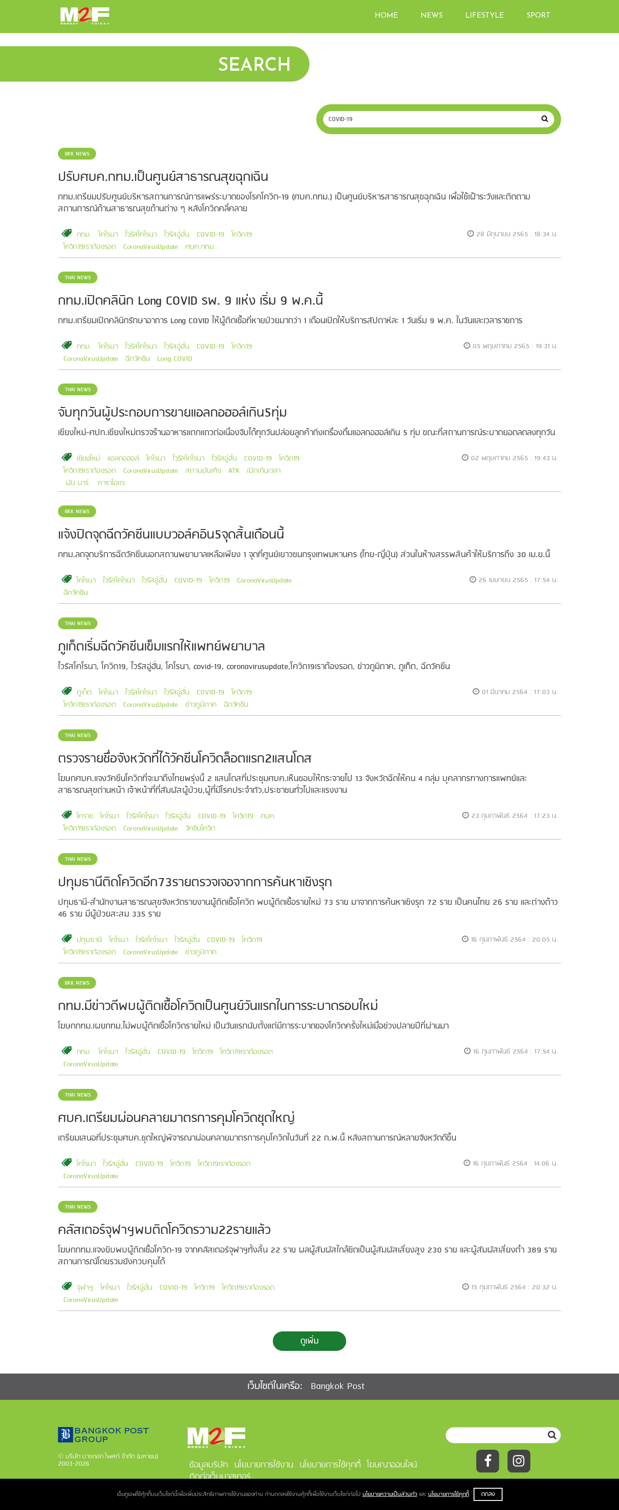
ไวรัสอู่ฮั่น (176, 235)
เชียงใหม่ (88, 459)
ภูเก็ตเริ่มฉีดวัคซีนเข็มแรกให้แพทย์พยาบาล (161, 647)
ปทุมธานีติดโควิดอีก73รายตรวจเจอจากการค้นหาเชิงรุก (195, 883)
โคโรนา (108, 235)
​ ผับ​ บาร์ (75, 483)
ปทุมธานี (89, 940)
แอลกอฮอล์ (123, 459)
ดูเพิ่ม (309, 1341)
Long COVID (174, 359)
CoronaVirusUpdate (150, 247)
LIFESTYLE (484, 15)
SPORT (539, 15)
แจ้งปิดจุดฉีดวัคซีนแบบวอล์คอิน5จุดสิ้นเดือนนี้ (171, 535)
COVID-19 (210, 235)
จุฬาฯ (85, 1288)
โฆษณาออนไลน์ (392, 1465)
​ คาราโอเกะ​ (111, 483)
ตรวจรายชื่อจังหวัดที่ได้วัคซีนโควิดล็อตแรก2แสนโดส (185, 759)
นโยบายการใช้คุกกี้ (448, 1494)
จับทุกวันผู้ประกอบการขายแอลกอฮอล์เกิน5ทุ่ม (172, 413)
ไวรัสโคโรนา (141, 235)
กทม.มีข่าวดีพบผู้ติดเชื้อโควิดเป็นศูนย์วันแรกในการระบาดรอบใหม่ (218, 1006)
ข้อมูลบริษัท (208, 1465)
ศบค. (268, 816)
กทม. (84, 235)
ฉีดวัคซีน (138, 359)
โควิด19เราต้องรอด (89, 247)
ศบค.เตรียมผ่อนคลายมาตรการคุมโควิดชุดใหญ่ (176, 1118)
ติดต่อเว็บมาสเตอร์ (220, 1477)
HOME (386, 15)
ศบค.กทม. (200, 247)
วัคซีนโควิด (200, 829)
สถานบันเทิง (203, 471)
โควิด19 (242, 235)
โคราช (85, 816)
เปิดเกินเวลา (263, 471)
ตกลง (488, 1494)
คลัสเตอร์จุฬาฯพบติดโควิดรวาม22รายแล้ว (164, 1230)
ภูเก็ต (84, 693)
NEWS (432, 15)
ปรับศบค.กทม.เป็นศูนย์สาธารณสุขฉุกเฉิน (163, 177)
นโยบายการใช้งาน (263, 1465)
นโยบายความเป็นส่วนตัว (390, 1494)
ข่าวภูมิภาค (201, 705)
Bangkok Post (338, 1386)
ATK (234, 471)
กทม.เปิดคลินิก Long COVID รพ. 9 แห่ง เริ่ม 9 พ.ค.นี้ (190, 301)
